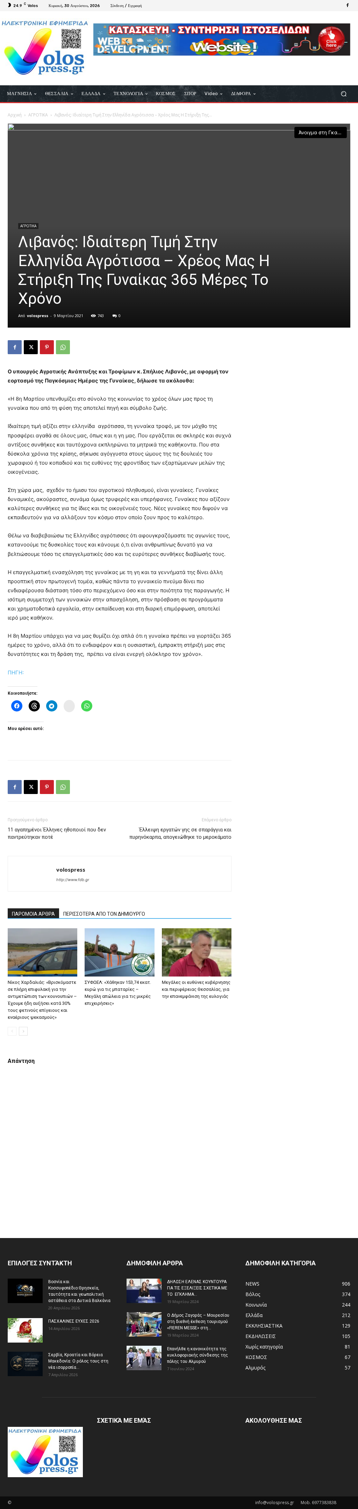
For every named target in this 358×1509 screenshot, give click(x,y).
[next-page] (23, 1031)
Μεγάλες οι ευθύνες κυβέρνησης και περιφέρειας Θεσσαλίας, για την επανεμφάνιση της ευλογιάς (196, 989)
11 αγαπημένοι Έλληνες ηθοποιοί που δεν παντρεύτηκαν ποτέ (57, 833)
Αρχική (15, 115)
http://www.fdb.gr (72, 879)
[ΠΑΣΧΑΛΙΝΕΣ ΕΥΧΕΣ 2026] (25, 1330)
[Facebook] (347, 5)
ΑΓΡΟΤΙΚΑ (38, 115)
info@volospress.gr (274, 1503)
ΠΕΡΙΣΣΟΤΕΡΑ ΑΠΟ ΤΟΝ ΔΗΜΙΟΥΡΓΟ (104, 914)
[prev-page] (12, 1031)
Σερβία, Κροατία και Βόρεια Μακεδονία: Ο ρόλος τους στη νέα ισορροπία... (78, 1361)
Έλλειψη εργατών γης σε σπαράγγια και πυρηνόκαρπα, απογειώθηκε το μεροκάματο (180, 833)
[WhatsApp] (63, 347)
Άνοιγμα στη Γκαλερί (323, 132)
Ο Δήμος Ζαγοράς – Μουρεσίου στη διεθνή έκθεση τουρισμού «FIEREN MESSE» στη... (198, 1321)
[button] (343, 93)
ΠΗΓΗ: (16, 672)
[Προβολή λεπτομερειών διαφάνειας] (221, 39)
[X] (31, 347)
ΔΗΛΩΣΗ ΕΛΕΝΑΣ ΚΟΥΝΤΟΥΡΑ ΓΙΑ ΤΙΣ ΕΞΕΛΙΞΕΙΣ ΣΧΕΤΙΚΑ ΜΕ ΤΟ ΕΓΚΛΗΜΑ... (197, 1288)
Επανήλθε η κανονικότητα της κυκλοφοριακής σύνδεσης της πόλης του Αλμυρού (197, 1355)
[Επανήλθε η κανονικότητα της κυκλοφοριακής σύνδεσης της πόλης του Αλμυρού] (144, 1358)
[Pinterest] (47, 347)
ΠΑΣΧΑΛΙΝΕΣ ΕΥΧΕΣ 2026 (73, 1321)
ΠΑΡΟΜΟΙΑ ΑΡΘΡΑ (33, 914)
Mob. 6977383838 (318, 1503)
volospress (37, 315)
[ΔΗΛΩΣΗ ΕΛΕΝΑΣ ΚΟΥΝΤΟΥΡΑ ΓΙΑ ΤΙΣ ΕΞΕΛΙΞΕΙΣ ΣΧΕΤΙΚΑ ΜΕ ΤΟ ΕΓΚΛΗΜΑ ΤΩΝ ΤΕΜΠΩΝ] (144, 1291)
